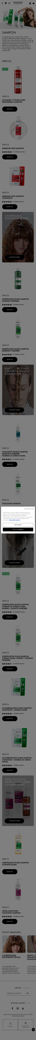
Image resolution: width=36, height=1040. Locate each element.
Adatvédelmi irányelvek (14, 520)
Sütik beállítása (18, 524)
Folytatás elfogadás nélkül (29, 508)
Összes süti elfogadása (18, 529)
